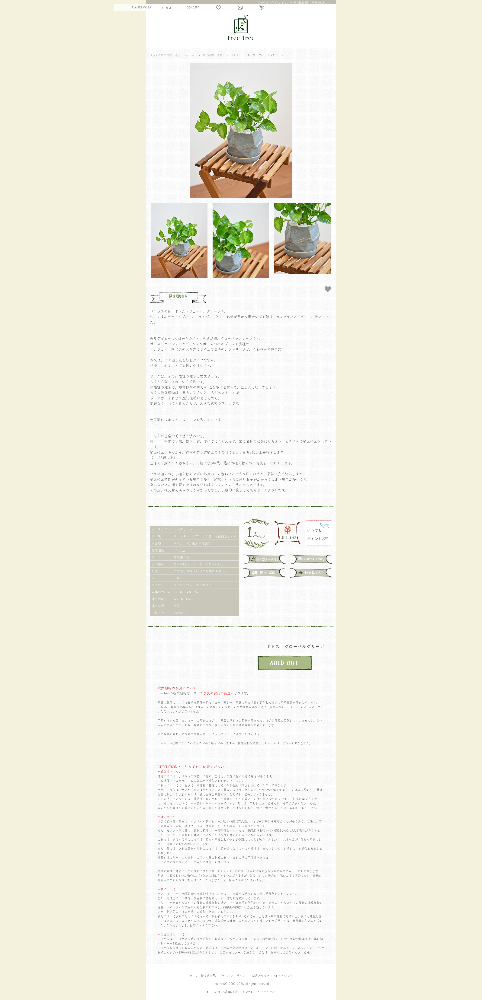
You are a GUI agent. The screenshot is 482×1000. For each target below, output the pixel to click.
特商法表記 (208, 975)
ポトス (234, 55)
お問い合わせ (260, 975)
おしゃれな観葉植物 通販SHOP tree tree (241, 991)
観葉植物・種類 (212, 55)
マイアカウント (282, 975)
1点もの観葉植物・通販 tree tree (172, 55)
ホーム (193, 975)
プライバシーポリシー (233, 975)
